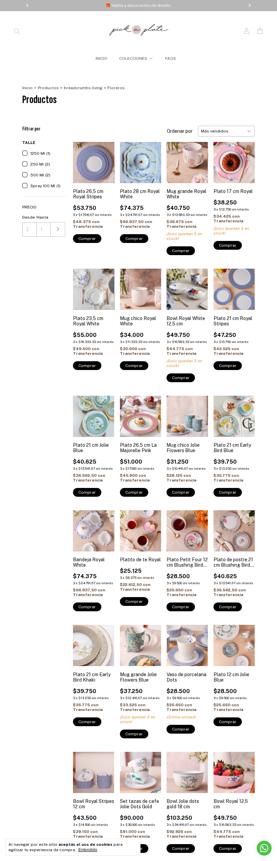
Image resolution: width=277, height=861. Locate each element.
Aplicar (58, 229)
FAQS (170, 58)
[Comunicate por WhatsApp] (264, 848)
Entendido (87, 849)
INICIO (101, 58)
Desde (28, 217)
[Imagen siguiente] (104, 158)
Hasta (42, 217)
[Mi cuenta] (246, 30)
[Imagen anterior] (83, 158)
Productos (48, 87)
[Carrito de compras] (260, 30)
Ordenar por (180, 131)
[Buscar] (17, 30)
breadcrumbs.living (83, 87)
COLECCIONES (133, 58)
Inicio (27, 87)
